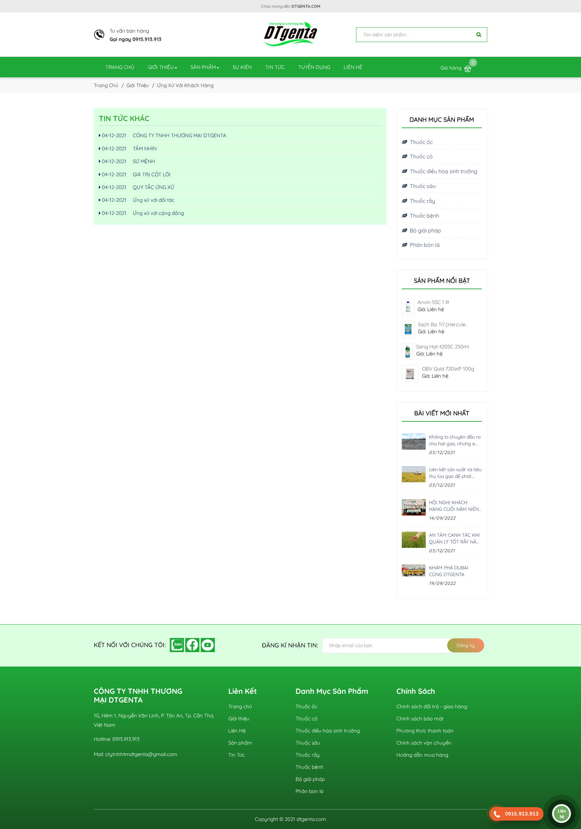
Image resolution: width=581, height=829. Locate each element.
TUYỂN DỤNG (314, 67)
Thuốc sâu (423, 186)
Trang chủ (240, 706)
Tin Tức (236, 755)
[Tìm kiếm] (478, 34)
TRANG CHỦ (120, 67)
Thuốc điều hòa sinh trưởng (443, 171)
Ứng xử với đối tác (138, 200)
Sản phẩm (240, 743)
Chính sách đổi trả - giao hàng (431, 706)
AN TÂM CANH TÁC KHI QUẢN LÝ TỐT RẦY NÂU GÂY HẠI (454, 538)
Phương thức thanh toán (425, 730)
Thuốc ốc (421, 142)
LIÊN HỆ (353, 67)
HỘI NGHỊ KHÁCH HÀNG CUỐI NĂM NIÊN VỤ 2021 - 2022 (454, 506)
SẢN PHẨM (203, 67)
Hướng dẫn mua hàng (422, 755)
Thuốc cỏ (421, 156)
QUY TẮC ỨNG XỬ (137, 187)
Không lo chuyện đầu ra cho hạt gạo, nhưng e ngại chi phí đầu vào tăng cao (454, 440)
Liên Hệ (236, 730)
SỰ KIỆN (242, 67)
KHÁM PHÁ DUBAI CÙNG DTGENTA (448, 571)
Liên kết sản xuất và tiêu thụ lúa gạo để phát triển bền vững (455, 473)
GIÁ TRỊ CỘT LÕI (135, 174)
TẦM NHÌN (129, 148)
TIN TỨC (275, 67)
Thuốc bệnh (424, 215)
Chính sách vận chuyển (423, 743)
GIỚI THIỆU (161, 67)
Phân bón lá (425, 244)
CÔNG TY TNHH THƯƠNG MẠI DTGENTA (163, 135)
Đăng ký (466, 645)
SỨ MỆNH (128, 161)
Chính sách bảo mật (419, 718)
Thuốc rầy (422, 200)
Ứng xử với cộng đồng (142, 213)
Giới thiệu (238, 718)
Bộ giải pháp (425, 230)
